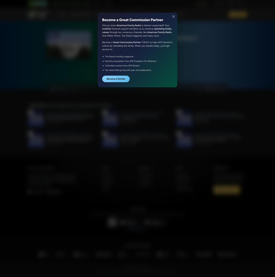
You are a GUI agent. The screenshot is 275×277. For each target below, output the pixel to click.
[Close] (174, 16)
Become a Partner (116, 78)
